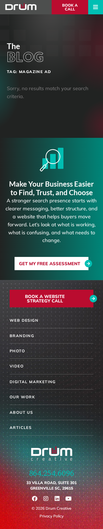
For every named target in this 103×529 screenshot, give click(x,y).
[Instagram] (46, 499)
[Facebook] (35, 499)
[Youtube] (68, 499)
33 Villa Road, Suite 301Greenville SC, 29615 (51, 485)
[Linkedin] (57, 499)
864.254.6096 (51, 473)
